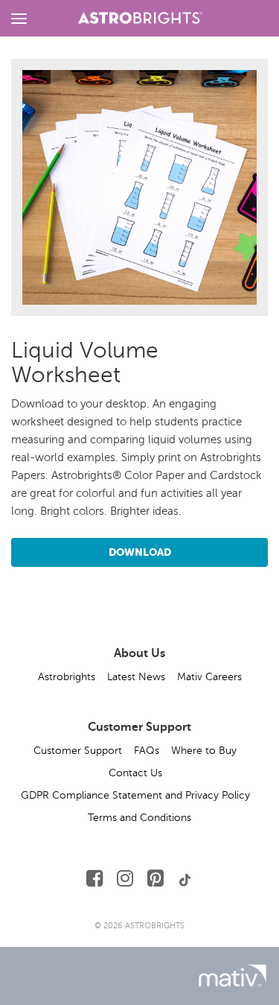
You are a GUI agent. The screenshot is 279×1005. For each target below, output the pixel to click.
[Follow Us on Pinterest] (155, 879)
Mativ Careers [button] (209, 676)
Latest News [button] (136, 676)
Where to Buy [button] (204, 750)
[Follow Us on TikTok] (185, 879)
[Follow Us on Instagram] (125, 879)
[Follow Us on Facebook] (94, 879)
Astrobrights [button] (66, 676)
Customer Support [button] (77, 750)
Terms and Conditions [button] (139, 817)
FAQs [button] (146, 750)
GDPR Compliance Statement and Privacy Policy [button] (135, 795)
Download (140, 552)
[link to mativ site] (232, 976)
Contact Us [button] (135, 773)
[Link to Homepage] (141, 15)
